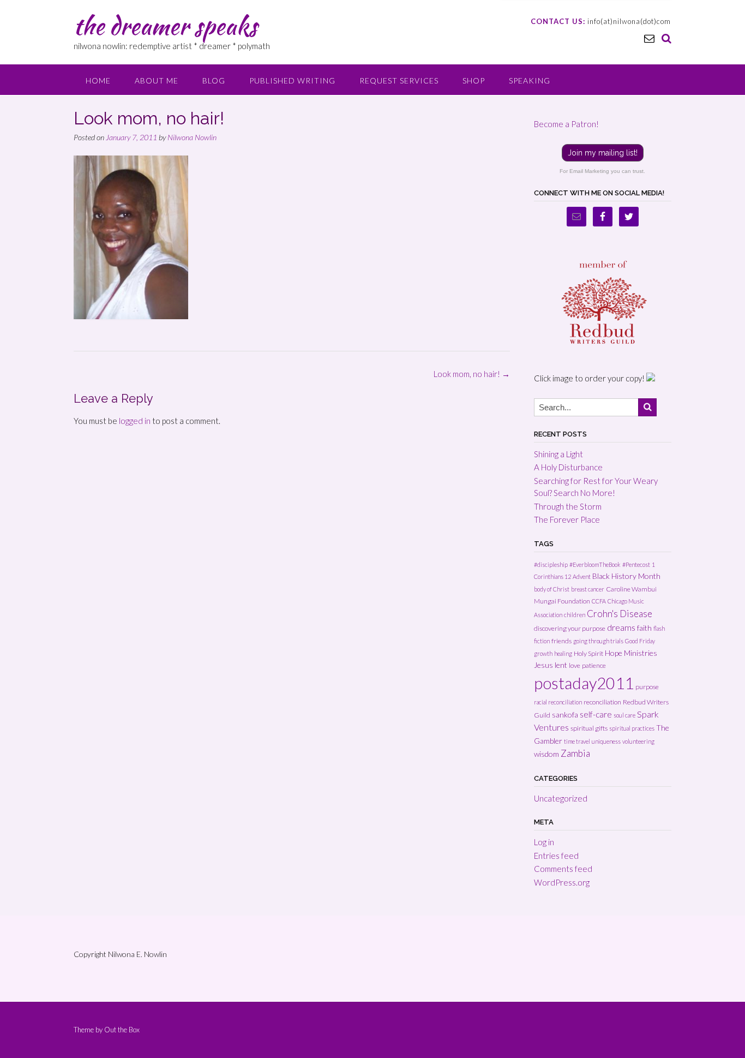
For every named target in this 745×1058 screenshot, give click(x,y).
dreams (621, 627)
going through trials (598, 640)
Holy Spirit (588, 653)
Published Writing (292, 80)
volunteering (638, 741)
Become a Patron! (566, 124)
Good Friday (640, 640)
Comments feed (563, 869)
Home (98, 80)
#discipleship (551, 564)
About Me (156, 80)
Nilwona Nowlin (192, 137)
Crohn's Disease (619, 613)
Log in (544, 842)
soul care (624, 715)
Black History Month (626, 576)
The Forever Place (567, 519)
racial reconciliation (558, 702)
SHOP (473, 80)
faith (644, 627)
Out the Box (122, 1029)
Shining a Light (558, 454)
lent (561, 665)
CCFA (599, 601)
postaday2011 (584, 682)
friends (561, 641)
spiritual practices (631, 728)
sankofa (565, 714)
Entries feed (556, 855)
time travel (577, 741)
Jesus (543, 665)
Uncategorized (560, 798)
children (574, 614)
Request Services (398, 80)
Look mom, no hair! (472, 374)
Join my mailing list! (603, 152)
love (574, 665)
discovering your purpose (569, 628)
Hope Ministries (631, 652)
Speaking (529, 80)
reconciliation (602, 702)
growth (543, 653)
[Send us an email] (649, 38)
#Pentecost (636, 564)
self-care (596, 714)
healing (563, 653)
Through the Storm (568, 506)
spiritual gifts (589, 728)
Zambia (575, 753)
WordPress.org (562, 882)
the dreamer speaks (165, 25)
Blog (213, 80)
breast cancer (587, 589)
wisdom (546, 753)
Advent (582, 576)
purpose (647, 687)
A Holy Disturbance (568, 467)
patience (594, 665)
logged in (135, 421)
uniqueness (606, 741)
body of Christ (551, 589)
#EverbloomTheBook (595, 564)
